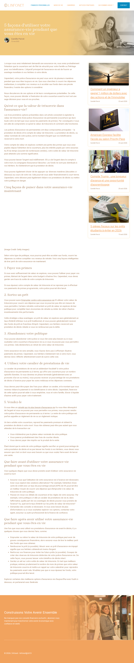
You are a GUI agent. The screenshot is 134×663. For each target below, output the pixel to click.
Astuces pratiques (86, 5)
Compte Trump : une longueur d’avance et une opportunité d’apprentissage (108, 180)
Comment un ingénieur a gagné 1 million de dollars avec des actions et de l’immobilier (108, 93)
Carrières (71, 5)
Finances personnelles (40, 5)
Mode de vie (58, 5)
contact (123, 5)
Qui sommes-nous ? (105, 5)
